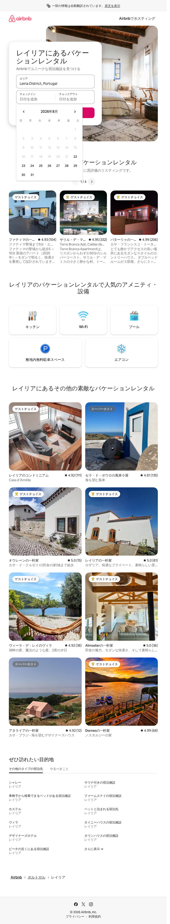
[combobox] (55, 83)
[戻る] (75, 181)
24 (32, 166)
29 (75, 166)
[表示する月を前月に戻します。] (24, 111)
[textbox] (36, 99)
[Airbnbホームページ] (20, 18)
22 (75, 157)
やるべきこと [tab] (59, 769)
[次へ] (91, 181)
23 (23, 166)
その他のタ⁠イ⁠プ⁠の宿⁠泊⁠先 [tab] (26, 769)
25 (40, 166)
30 (23, 175)
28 (66, 166)
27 (58, 166)
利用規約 (95, 916)
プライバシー (75, 916)
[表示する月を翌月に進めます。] (74, 111)
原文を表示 (112, 6)
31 (32, 175)
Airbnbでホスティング (137, 18)
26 (49, 166)
